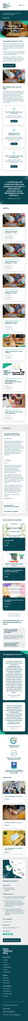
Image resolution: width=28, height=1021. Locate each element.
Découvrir (14, 121)
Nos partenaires (6, 982)
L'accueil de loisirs (7, 972)
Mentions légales (6, 1008)
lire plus (6, 545)
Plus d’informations (8, 498)
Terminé (8, 267)
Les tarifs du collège (7, 993)
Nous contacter (6, 988)
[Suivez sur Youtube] (9, 934)
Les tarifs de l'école (7, 991)
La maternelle (6, 964)
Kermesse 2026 (9, 540)
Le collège (5, 969)
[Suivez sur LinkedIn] (6, 934)
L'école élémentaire (7, 967)
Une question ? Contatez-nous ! (11, 940)
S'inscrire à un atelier (9, 65)
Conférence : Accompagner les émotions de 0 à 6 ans (13, 571)
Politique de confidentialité (9, 1011)
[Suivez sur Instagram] (12, 934)
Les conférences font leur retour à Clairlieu (13, 600)
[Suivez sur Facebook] (4, 934)
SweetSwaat (17, 1014)
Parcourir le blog (14, 615)
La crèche (5, 962)
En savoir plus (6, 17)
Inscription (8, 237)
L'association (5, 978)
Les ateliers (5, 959)
